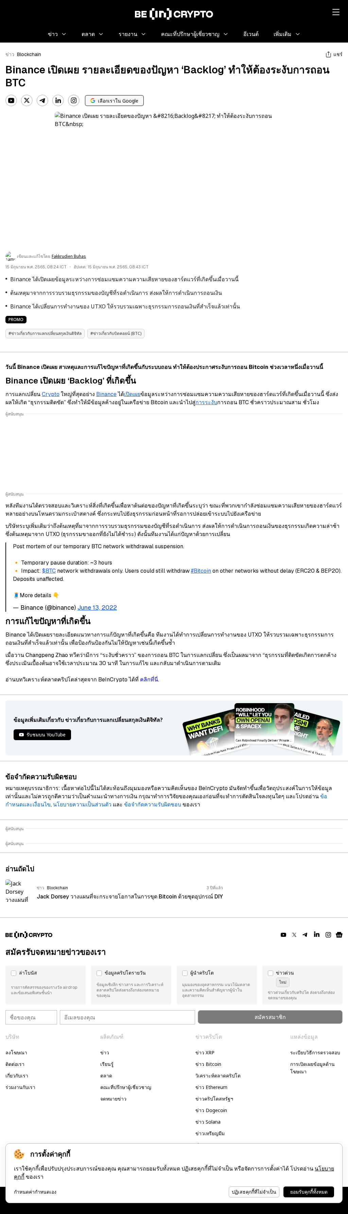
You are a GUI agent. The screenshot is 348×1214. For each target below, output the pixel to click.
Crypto (50, 394)
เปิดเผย (132, 394)
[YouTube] (11, 100)
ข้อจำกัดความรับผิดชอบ (152, 804)
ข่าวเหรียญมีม (210, 1133)
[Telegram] (42, 100)
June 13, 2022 (97, 607)
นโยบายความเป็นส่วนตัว (82, 804)
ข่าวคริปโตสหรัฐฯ (214, 1098)
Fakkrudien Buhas (69, 256)
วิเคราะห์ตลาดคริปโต (218, 1075)
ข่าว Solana (208, 1122)
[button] (45, 985)
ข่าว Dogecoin (211, 1110)
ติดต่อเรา (14, 1064)
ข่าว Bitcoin (208, 1064)
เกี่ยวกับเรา (16, 1075)
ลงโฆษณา (16, 1052)
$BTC (49, 570)
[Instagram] (74, 100)
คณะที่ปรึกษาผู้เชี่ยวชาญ (125, 1087)
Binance (106, 394)
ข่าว (9, 54)
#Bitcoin (201, 570)
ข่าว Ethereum (211, 1087)
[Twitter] (27, 100)
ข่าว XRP (204, 1052)
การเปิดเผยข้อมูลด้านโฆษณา (312, 1068)
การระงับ (206, 402)
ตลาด (106, 1075)
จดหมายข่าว (113, 1098)
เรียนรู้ (107, 1064)
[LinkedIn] (58, 100)
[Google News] (339, 934)
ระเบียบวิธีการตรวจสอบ (315, 1052)
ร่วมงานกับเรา (20, 1087)
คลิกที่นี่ (149, 679)
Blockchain (29, 54)
